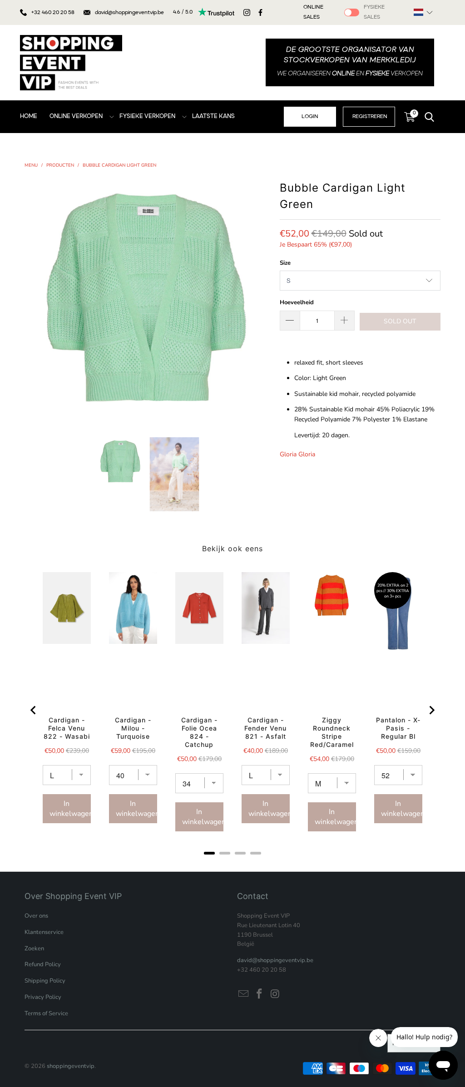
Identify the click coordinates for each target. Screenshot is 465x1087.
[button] (423, 12)
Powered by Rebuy (232, 865)
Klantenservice (44, 932)
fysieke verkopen (147, 116)
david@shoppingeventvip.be (129, 12)
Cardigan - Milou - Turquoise (133, 728)
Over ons (36, 916)
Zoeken (34, 948)
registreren (369, 116)
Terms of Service (46, 1013)
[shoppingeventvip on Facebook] (260, 994)
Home (28, 116)
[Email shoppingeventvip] (244, 994)
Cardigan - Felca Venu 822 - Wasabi (67, 728)
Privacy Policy (43, 997)
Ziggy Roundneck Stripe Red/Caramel (332, 732)
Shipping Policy (45, 981)
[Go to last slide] (34, 710)
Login (310, 116)
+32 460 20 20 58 (52, 12)
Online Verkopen (76, 116)
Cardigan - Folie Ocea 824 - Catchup (199, 732)
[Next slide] (431, 710)
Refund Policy (43, 964)
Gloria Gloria (297, 454)
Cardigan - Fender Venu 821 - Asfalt (265, 728)
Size (285, 263)
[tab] (209, 853)
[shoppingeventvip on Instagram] (275, 994)
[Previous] (31, 301)
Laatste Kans (213, 116)
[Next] (264, 301)
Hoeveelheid (297, 302)
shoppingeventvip (70, 1066)
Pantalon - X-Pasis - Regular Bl (398, 728)
